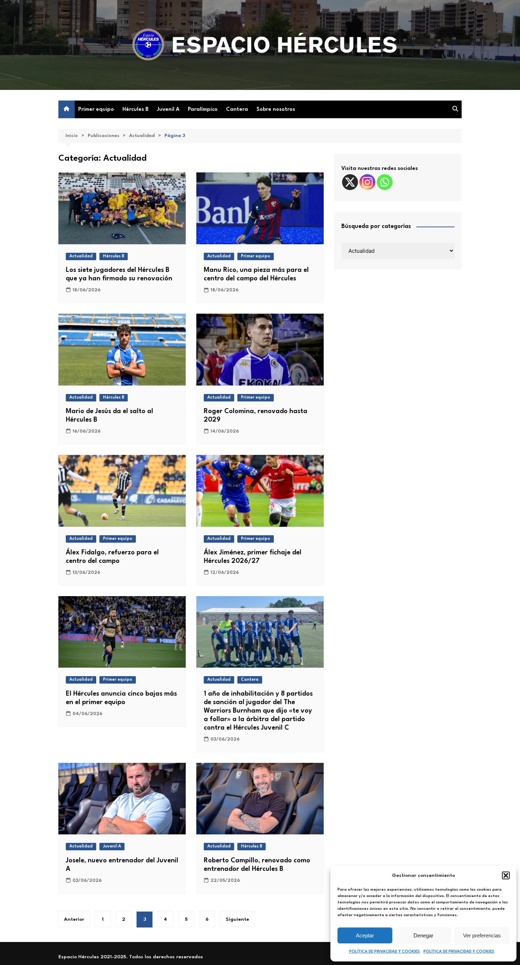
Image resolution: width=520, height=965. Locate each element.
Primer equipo (96, 109)
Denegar (423, 935)
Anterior (74, 919)
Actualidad (81, 256)
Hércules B (135, 109)
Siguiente (237, 919)
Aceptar (365, 935)
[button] (505, 875)
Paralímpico (203, 109)
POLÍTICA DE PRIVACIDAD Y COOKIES (384, 952)
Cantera (237, 109)
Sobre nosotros (275, 109)
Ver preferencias (482, 935)
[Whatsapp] (385, 182)
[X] (350, 182)
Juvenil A (168, 109)
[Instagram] (367, 182)
